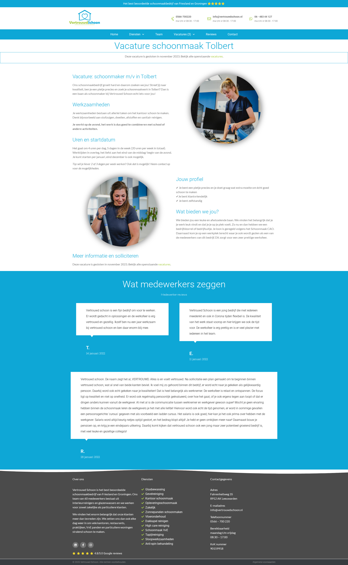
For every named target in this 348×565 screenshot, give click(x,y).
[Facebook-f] (83, 545)
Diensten (134, 34)
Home (114, 34)
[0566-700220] (173, 19)
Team (159, 34)
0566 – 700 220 (220, 521)
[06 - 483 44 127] (251, 19)
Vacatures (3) (182, 34)
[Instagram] (91, 545)
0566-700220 (183, 16)
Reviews (211, 34)
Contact (233, 34)
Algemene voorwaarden (264, 562)
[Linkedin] (75, 545)
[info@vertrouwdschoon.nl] (209, 19)
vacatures (217, 56)
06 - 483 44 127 (263, 16)
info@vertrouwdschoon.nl (228, 16)
